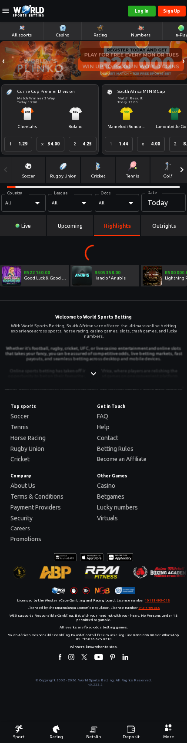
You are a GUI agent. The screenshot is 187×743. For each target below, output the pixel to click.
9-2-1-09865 (149, 608)
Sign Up (171, 11)
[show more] (93, 373)
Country (14, 193)
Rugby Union (27, 448)
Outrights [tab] (164, 226)
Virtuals (107, 518)
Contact (107, 437)
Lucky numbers (117, 507)
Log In (141, 11)
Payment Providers (35, 507)
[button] (3, 61)
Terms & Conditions (36, 496)
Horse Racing (28, 437)
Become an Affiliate (122, 459)
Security (21, 518)
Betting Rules (115, 448)
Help (103, 427)
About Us (22, 485)
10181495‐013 (157, 600)
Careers (20, 528)
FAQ (102, 416)
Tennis (19, 427)
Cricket (20, 459)
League (60, 193)
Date (152, 193)
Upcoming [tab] (70, 226)
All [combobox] (8, 203)
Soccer (19, 416)
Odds (105, 193)
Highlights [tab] (117, 226)
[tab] (23, 225)
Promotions (25, 539)
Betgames (110, 496)
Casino (106, 485)
